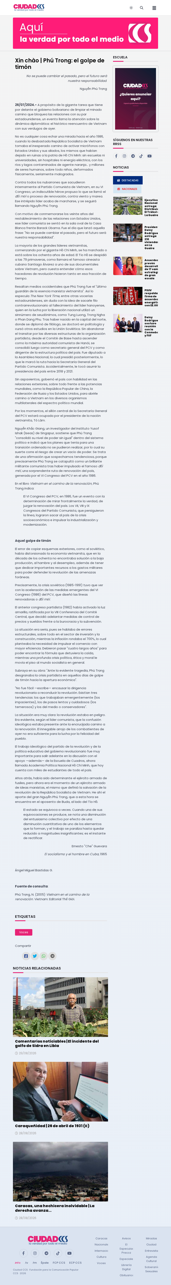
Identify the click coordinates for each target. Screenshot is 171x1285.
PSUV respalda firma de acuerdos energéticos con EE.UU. (153, 297)
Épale (45, 1263)
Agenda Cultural (151, 1259)
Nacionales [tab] (129, 189)
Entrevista (151, 1251)
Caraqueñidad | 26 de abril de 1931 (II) (52, 1125)
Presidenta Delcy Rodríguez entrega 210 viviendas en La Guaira (153, 237)
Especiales (127, 1259)
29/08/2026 (27, 1053)
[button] (135, 98)
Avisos (126, 1238)
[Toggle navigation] (153, 7)
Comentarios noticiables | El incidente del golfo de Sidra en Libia (57, 1043)
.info (17, 1263)
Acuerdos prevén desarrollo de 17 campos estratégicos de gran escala (154, 269)
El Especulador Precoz (128, 1249)
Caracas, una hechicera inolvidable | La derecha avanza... (54, 1208)
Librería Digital (126, 1267)
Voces (23, 932)
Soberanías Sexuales (153, 1269)
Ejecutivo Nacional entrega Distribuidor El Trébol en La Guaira (153, 207)
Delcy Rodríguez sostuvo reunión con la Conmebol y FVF (152, 326)
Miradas (151, 1238)
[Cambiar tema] (131, 7)
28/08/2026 (27, 1133)
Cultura (101, 1257)
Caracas (101, 1238)
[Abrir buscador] (141, 7)
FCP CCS (59, 1263)
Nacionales (102, 1244)
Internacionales (105, 1251)
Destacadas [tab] (130, 180)
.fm (34, 1263)
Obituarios (127, 1275)
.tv (26, 1263)
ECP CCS (75, 1263)
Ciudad (151, 1244)
